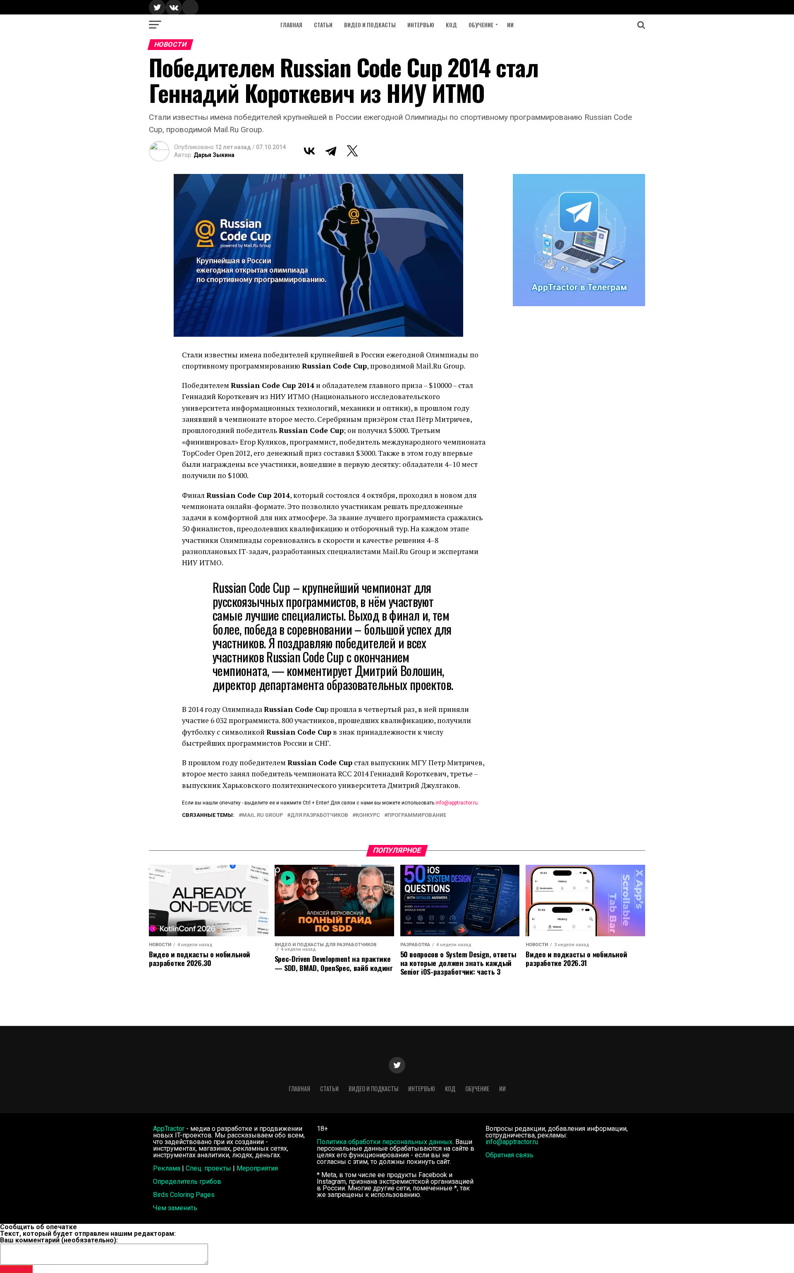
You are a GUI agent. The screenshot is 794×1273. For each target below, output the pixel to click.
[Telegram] (331, 151)
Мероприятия (257, 1168)
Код (451, 24)
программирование (416, 815)
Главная (291, 24)
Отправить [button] (16, 1269)
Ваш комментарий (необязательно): (59, 1240)
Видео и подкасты (370, 24)
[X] (352, 151)
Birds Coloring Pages (184, 1195)
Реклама (166, 1168)
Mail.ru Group (262, 815)
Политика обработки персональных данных (384, 1142)
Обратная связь (509, 1155)
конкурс (368, 815)
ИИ (510, 24)
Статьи (323, 24)
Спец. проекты (208, 1168)
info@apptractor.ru (456, 803)
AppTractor (168, 1129)
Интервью (420, 24)
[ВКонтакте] (309, 151)
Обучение (481, 24)
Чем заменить (175, 1208)
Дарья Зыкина (214, 155)
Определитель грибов (187, 1181)
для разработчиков (319, 815)
